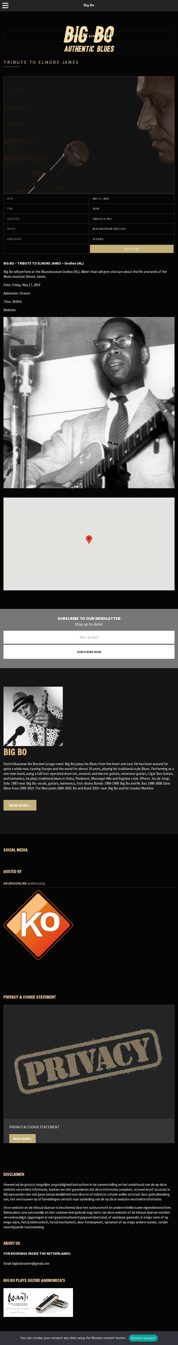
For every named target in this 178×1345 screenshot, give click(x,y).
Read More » (20, 805)
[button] (89, 539)
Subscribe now (89, 652)
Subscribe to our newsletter (89, 618)
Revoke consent (143, 1338)
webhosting (24, 883)
